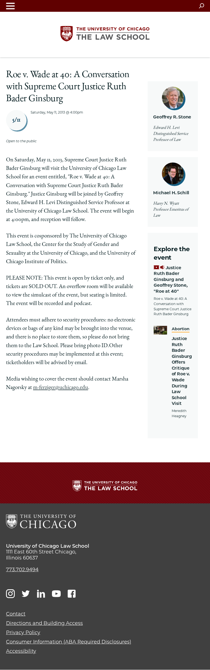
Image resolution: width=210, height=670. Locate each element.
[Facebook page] (71, 593)
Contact (15, 614)
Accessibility (21, 651)
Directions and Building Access (44, 623)
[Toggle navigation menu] (10, 6)
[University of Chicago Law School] (41, 521)
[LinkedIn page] (41, 593)
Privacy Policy (23, 633)
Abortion (180, 328)
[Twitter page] (25, 593)
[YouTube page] (56, 593)
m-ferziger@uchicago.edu (60, 388)
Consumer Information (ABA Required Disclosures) (68, 642)
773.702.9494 (22, 570)
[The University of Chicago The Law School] (105, 33)
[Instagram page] (10, 593)
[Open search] (201, 5)
